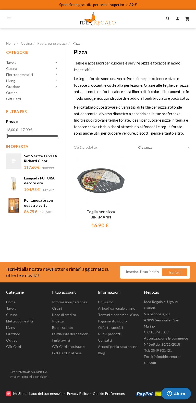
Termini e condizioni (35, 376)
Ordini (57, 308)
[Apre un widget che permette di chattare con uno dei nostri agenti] (176, 394)
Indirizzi (58, 321)
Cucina (32, 68)
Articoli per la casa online (117, 346)
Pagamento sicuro (112, 321)
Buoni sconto (62, 327)
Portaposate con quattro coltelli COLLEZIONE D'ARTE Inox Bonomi (38, 203)
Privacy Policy (78, 393)
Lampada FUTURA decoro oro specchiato (39, 181)
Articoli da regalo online (116, 308)
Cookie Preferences (109, 393)
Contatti (105, 340)
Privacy (15, 376)
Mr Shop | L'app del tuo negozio (38, 393)
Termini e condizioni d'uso (118, 315)
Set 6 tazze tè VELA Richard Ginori (40, 158)
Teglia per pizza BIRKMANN (101, 214)
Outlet (11, 92)
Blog (101, 353)
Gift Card (13, 99)
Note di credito (64, 315)
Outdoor (32, 86)
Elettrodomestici (32, 74)
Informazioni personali (69, 302)
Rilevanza (145, 147)
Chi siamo (105, 302)
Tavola (32, 62)
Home (11, 302)
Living (32, 81)
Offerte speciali (110, 327)
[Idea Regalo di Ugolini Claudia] (98, 18)
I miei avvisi (61, 340)
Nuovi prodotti (109, 334)
